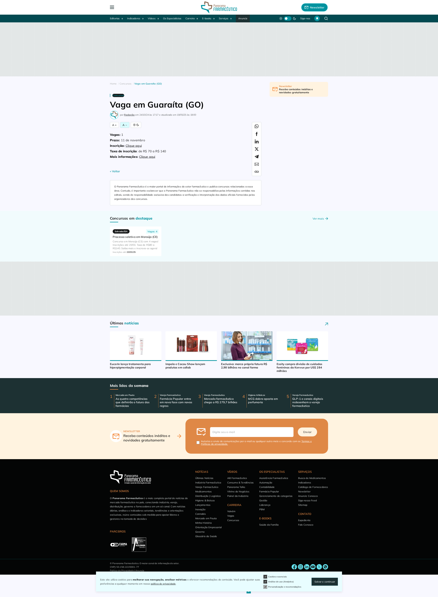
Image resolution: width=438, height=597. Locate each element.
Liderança (264, 504)
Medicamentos (203, 491)
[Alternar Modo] (136, 125)
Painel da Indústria (237, 496)
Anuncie (242, 18)
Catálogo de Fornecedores (313, 487)
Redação (129, 114)
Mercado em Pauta (206, 518)
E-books (206, 18)
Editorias (115, 18)
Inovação (200, 509)
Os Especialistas (172, 18)
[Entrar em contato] (294, 567)
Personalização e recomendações (284, 586)
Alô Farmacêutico (237, 478)
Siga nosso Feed (307, 500)
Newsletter (304, 491)
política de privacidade (163, 583)
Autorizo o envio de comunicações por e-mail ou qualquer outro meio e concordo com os (256, 442)
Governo (200, 531)
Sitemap (302, 504)
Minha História (203, 522)
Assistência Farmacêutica (273, 478)
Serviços (223, 18)
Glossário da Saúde (206, 536)
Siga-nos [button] (305, 18)
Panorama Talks (236, 487)
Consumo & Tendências (240, 482)
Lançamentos (203, 504)
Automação (265, 482)
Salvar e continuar (324, 581)
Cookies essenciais (277, 576)
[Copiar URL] (256, 172)
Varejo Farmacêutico (206, 487)
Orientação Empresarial (208, 527)
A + (114, 125)
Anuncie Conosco (308, 496)
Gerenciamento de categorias (275, 496)
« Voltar (115, 171)
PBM (262, 509)
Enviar (307, 432)
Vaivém (231, 511)
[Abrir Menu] (132, 7)
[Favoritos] (317, 18)
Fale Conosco (305, 524)
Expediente (304, 520)
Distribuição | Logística (208, 496)
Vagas (230, 515)
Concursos (233, 520)
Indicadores (133, 18)
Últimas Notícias (204, 478)
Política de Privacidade (122, 570)
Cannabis (200, 513)
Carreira (190, 18)
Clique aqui (134, 146)
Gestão (263, 500)
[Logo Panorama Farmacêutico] (219, 7)
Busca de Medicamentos (312, 478)
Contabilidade (267, 487)
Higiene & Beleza (205, 500)
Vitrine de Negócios (238, 491)
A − (124, 125)
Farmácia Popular (269, 491)
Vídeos (152, 18)
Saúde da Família (269, 524)
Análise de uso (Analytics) (281, 581)
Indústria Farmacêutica (208, 482)
